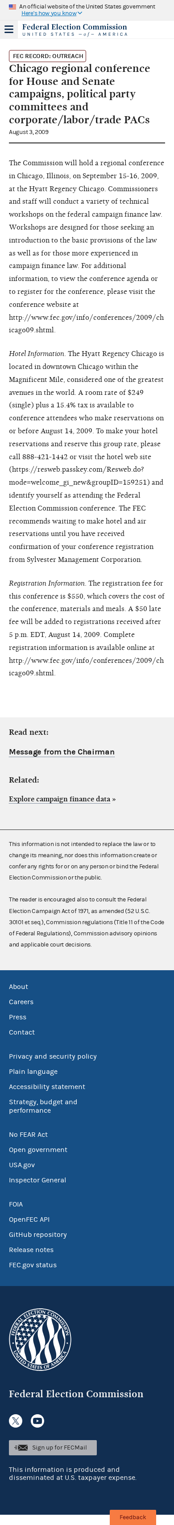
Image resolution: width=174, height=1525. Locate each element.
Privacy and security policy (53, 1056)
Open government (38, 1150)
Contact (22, 1032)
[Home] (75, 30)
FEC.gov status (33, 1265)
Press (17, 1017)
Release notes (31, 1250)
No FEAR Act (28, 1135)
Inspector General (37, 1180)
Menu (9, 29)
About (18, 987)
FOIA (16, 1204)
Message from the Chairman (62, 752)
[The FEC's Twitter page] (15, 1421)
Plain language (33, 1072)
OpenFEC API (29, 1219)
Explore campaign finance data (59, 799)
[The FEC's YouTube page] (37, 1421)
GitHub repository (38, 1235)
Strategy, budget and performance (43, 1106)
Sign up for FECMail (59, 1447)
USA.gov (22, 1165)
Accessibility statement (47, 1087)
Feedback (133, 1517)
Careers (21, 1002)
